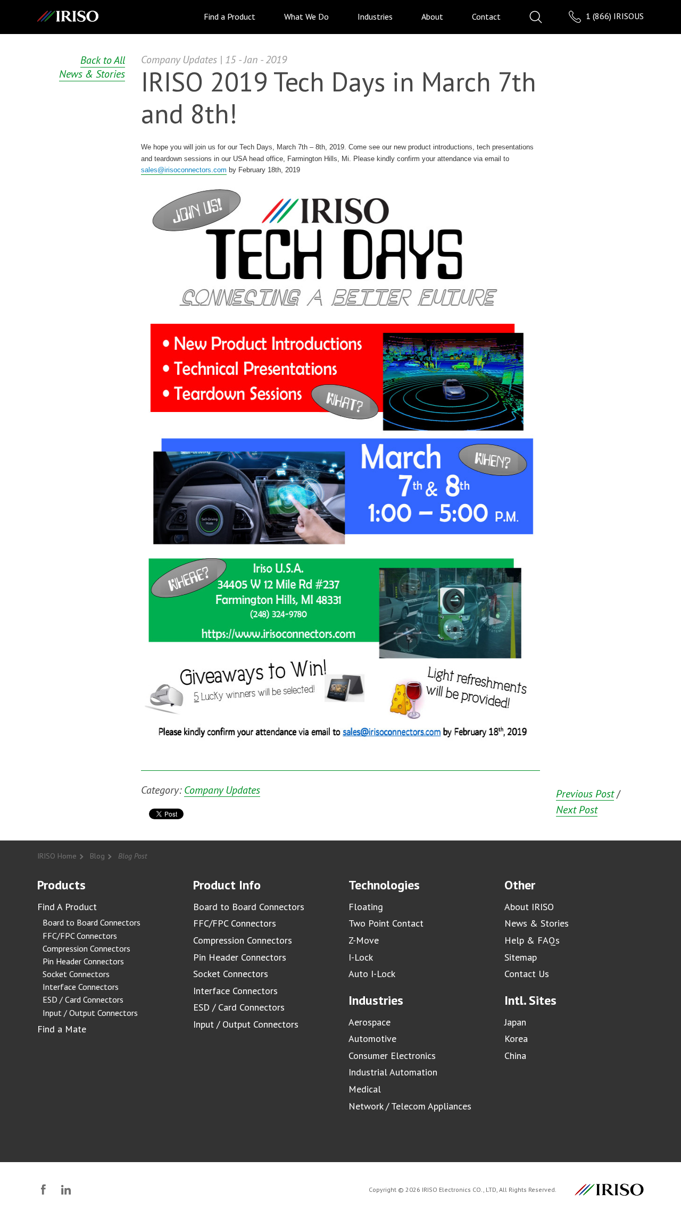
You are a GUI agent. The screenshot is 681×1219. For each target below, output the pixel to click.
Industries (375, 16)
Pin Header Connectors (83, 961)
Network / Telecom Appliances (409, 1106)
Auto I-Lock (371, 974)
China (515, 1055)
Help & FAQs (532, 940)
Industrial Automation (392, 1072)
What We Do (306, 16)
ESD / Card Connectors (83, 999)
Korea (516, 1038)
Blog (97, 856)
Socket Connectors (76, 974)
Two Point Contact (385, 923)
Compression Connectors (86, 948)
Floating (365, 907)
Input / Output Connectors (90, 1012)
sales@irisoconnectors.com (184, 170)
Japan (515, 1022)
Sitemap (520, 957)
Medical (364, 1089)
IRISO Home (57, 856)
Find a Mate (61, 1029)
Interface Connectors (81, 986)
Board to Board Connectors (91, 922)
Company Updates (222, 790)
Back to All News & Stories (92, 67)
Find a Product (229, 16)
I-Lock (360, 957)
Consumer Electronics (392, 1055)
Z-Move (363, 940)
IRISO (67, 16)
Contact (486, 16)
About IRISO (529, 907)
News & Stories (536, 923)
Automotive (372, 1038)
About (432, 16)
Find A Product (67, 907)
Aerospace (369, 1022)
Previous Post (585, 794)
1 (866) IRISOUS (614, 16)
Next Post (576, 810)
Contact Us (526, 974)
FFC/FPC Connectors (80, 935)
